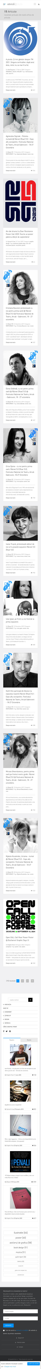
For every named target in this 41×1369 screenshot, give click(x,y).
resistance (18, 245)
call (27, 243)
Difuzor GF (10, 152)
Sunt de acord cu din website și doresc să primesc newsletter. (20, 1332)
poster (23, 245)
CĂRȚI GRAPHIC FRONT (10, 1027)
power (23, 947)
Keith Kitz (19, 709)
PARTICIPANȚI (9, 154)
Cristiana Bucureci (22, 326)
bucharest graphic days (19, 243)
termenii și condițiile (22, 1330)
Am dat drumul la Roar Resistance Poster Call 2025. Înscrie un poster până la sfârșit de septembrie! (19, 234)
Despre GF (21, 1338)
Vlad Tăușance (11, 70)
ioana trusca (20, 556)
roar (7, 73)
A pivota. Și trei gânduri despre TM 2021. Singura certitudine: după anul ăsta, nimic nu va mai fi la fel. (20, 62)
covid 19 (11, 73)
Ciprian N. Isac (11, 241)
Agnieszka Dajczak (22, 154)
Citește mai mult (10, 1366)
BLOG (19, 4)
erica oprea (20, 481)
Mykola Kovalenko (22, 874)
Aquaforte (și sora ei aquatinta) (13, 1105)
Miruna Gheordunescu (22, 789)
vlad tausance (29, 71)
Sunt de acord (33, 1364)
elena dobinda (20, 404)
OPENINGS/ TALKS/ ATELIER (13, 71)
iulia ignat (19, 628)
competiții (8, 947)
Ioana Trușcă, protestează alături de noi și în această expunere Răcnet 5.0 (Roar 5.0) (20, 547)
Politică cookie (21, 1342)
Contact (21, 1347)
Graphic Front (11, 945)
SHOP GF (5, 1008)
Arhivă (11, 4)
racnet (29, 154)
